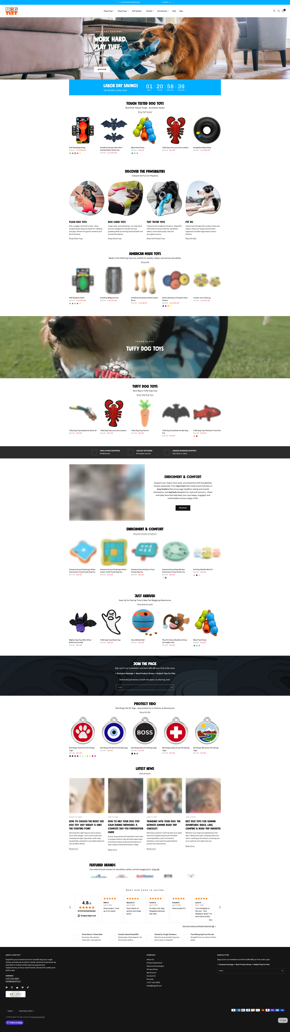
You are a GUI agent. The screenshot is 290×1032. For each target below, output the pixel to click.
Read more (73, 849)
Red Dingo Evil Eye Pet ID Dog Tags (114, 748)
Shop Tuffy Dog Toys (145, 395)
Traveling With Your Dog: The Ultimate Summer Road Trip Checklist (163, 825)
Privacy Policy (152, 974)
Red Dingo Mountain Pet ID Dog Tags (205, 749)
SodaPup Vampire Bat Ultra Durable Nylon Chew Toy (111, 149)
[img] (87, 912)
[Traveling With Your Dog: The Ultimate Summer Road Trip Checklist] (164, 795)
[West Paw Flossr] (145, 130)
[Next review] (219, 912)
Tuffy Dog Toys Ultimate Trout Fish (207, 430)
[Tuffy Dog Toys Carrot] (145, 413)
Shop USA (145, 262)
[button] (102, 69)
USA (174, 11)
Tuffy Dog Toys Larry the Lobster (175, 148)
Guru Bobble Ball (138, 640)
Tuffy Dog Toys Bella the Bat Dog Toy (175, 431)
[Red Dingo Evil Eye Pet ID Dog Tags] (114, 730)
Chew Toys (108, 11)
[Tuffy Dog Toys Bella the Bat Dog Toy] (176, 413)
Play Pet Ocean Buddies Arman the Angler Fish (174, 641)
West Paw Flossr (138, 148)
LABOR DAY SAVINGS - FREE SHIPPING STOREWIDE (166, 2)
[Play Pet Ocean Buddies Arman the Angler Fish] (176, 622)
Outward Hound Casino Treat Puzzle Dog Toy (143, 570)
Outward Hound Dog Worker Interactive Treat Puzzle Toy (173, 570)
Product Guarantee (154, 967)
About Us (150, 964)
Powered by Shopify (38, 1021)
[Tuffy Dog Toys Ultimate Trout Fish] (207, 413)
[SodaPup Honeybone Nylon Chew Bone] (145, 280)
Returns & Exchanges (155, 971)
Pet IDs (149, 11)
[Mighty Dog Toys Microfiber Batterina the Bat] (83, 622)
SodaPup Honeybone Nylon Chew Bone (144, 299)
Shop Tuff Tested (145, 112)
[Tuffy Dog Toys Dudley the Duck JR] (83, 413)
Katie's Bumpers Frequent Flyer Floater (175, 299)
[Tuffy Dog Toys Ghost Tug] (114, 622)
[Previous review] (70, 912)
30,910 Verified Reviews (87, 915)
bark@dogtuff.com (154, 990)
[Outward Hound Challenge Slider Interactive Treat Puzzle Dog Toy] (83, 552)
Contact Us (151, 980)
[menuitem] (109, 11)
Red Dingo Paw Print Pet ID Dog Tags (81, 749)
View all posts (145, 774)
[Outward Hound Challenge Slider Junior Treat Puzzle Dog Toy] (114, 552)
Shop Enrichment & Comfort (145, 534)
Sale (181, 11)
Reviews (150, 984)
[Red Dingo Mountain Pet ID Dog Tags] (207, 730)
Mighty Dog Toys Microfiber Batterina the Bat (80, 641)
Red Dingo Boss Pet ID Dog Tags (144, 748)
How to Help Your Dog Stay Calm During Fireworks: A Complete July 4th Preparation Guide (125, 827)
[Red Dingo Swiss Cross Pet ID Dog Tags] (176, 730)
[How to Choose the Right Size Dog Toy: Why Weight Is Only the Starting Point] (87, 795)
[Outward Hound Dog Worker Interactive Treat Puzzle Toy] (176, 552)
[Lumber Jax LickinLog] (207, 280)
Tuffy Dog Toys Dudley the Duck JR (83, 430)
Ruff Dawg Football (76, 298)
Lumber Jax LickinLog (202, 298)
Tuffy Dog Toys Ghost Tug (110, 640)
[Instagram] (13, 991)
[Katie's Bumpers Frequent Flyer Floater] (176, 280)
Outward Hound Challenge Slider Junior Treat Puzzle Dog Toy (113, 570)
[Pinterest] (24, 991)
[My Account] (274, 11)
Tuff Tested (136, 11)
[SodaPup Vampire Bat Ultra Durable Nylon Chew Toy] (114, 130)
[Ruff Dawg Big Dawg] (83, 130)
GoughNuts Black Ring (202, 148)
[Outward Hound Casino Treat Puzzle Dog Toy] (145, 552)
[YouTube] (18, 992)
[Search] (278, 11)
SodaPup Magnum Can (109, 298)
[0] (282, 11)
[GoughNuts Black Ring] (207, 130)
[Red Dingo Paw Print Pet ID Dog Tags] (83, 730)
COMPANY (151, 959)
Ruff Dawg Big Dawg (77, 148)
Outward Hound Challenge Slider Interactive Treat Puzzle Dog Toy (82, 570)
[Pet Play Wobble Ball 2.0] (207, 552)
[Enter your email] (171, 687)
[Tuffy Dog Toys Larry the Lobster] (176, 130)
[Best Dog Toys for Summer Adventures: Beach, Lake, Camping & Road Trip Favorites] (203, 795)
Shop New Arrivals (145, 604)
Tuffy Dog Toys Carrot (140, 430)
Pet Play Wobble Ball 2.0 (203, 569)
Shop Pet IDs (145, 712)
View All (155, 869)
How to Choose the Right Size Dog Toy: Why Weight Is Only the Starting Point (86, 825)
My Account (151, 977)
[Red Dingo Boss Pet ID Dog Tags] (145, 730)
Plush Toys (122, 11)
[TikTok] (29, 991)
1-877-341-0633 (12, 983)
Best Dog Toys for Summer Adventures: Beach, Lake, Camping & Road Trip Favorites (203, 825)
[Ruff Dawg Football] (83, 280)
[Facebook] (8, 991)
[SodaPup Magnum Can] (114, 280)
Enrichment (162, 11)
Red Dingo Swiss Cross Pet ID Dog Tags (175, 749)
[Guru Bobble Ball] (145, 622)
